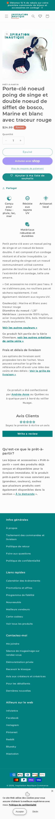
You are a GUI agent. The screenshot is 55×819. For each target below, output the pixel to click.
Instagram (12, 725)
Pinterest (12, 732)
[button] (6, 16)
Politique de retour (18, 546)
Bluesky (11, 746)
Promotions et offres (19, 588)
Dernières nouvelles (18, 690)
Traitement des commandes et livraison (25, 537)
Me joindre (12, 643)
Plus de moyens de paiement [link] (27, 168)
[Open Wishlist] (40, 16)
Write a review (27, 433)
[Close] (52, 790)
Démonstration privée (19, 662)
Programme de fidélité (20, 595)
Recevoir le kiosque (18, 669)
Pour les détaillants (18, 683)
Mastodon (12, 753)
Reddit (10, 739)
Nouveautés (13, 602)
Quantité (7, 134)
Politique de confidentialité (23, 560)
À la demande (25, 494)
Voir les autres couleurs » (19, 327)
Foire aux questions (18, 553)
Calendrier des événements (23, 580)
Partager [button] (11, 188)
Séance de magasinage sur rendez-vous (23, 653)
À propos (11, 528)
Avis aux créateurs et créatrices (26, 676)
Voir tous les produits (19, 623)
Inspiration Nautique (25, 786)
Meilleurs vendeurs (18, 609)
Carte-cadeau (14, 616)
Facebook (12, 718)
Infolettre (12, 710)
